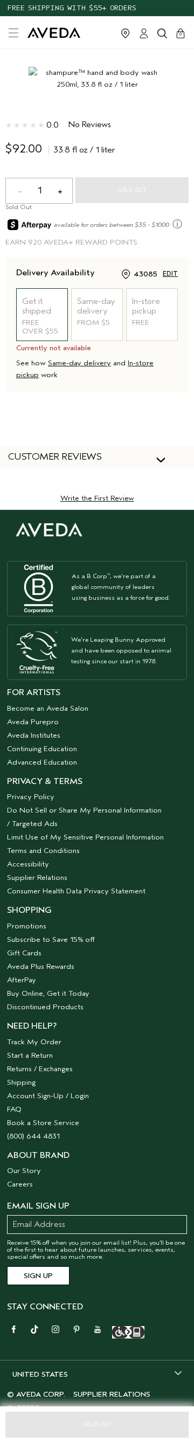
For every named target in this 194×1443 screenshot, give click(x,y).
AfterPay (21, 979)
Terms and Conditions (43, 850)
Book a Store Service (43, 1122)
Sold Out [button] (97, 1424)
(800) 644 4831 (33, 1136)
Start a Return (30, 1055)
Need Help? (32, 1026)
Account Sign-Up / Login (48, 1095)
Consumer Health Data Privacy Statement (76, 891)
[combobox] (97, 1374)
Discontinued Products (45, 1006)
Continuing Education (42, 748)
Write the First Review (97, 498)
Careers (20, 1184)
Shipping (21, 1082)
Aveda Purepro (33, 721)
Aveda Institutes (33, 735)
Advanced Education (42, 762)
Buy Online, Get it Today (48, 993)
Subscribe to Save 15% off (51, 939)
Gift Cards (24, 953)
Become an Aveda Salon (47, 708)
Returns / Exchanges (40, 1068)
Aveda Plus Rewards (40, 966)
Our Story (24, 1170)
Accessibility (28, 864)
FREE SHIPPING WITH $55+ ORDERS (71, 7)
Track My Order (34, 1041)
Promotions (26, 926)
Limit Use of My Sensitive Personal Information (85, 837)
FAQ (14, 1109)
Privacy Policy (30, 796)
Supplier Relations (37, 877)
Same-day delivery (79, 362)
